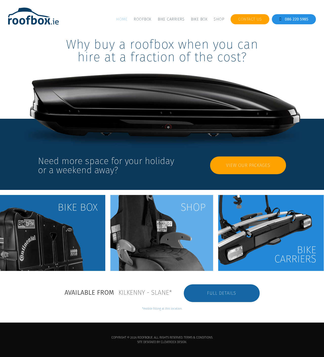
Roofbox (142, 19)
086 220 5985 (296, 19)
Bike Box (199, 19)
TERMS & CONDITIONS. (198, 337)
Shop (219, 19)
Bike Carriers (171, 19)
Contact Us (250, 19)
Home (121, 19)
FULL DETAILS (221, 293)
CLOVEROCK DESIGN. (174, 342)
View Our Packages (248, 165)
